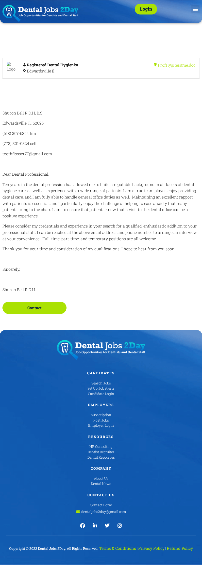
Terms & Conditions (117, 548)
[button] (195, 9)
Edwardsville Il (40, 70)
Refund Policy (180, 548)
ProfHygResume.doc (176, 65)
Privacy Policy (151, 548)
